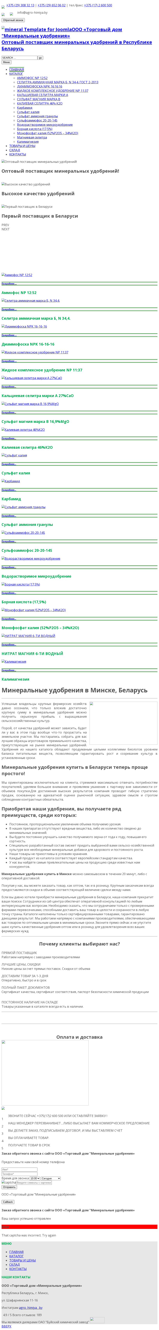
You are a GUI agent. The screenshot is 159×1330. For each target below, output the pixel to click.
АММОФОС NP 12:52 (32, 78)
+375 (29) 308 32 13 (20, 5)
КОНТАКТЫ (17, 154)
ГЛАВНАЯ (16, 69)
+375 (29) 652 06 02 (52, 5)
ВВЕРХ (6, 1326)
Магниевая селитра (32, 137)
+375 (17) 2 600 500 (98, 5)
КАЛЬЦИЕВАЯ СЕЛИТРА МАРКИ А (42, 95)
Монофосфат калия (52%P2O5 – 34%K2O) (47, 133)
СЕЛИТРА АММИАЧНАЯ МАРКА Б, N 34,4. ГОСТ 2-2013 (57, 82)
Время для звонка (15, 1178)
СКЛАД (14, 150)
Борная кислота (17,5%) (34, 129)
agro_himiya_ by (30, 1307)
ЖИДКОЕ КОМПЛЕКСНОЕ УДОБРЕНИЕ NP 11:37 (52, 91)
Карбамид (24, 108)
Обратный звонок (13, 20)
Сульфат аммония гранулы (37, 116)
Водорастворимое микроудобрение (45, 125)
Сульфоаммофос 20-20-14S (37, 120)
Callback (8, 1202)
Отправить (9, 1187)
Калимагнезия (28, 141)
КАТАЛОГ (16, 73)
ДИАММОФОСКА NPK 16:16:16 (39, 86)
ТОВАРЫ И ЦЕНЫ (22, 146)
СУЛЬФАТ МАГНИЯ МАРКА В (38, 99)
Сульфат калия (28, 112)
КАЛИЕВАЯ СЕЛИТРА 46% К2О (39, 103)
